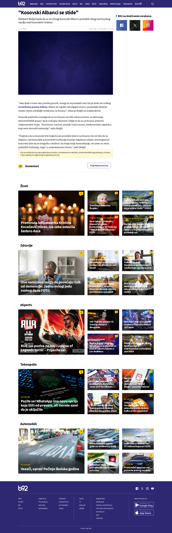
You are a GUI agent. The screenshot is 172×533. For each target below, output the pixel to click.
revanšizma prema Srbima (32, 106)
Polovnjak (95, 437)
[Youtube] (152, 488)
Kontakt (99, 518)
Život (20, 508)
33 (20, 166)
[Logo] (21, 4)
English (82, 505)
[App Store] (144, 513)
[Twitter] (135, 25)
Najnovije (34, 4)
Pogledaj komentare (99, 165)
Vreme (81, 508)
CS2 (91, 318)
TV (80, 502)
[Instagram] (148, 25)
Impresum (100, 502)
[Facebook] (121, 25)
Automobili (63, 505)
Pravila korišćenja (104, 505)
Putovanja (43, 502)
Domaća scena (96, 340)
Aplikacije (100, 512)
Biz (19, 505)
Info (20, 499)
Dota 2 (127, 340)
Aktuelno (128, 256)
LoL (22, 342)
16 (116, 395)
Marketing (100, 499)
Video (81, 499)
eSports (62, 499)
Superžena (43, 508)
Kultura (42, 505)
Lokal (61, 508)
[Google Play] (144, 505)
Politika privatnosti (104, 508)
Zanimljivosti (96, 458)
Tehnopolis (63, 502)
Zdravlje (42, 499)
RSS (97, 515)
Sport (20, 502)
